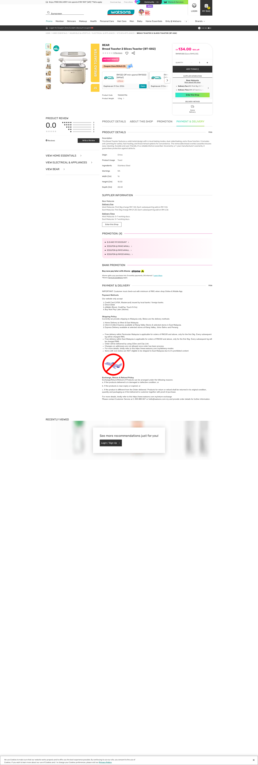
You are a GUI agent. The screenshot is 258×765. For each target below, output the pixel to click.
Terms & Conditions (115, 278)
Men (132, 21)
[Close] (254, 760)
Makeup (83, 21)
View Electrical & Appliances (67, 162)
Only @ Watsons (173, 21)
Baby (139, 21)
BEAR (106, 45)
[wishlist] (127, 53)
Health (93, 21)
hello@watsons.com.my (159, 399)
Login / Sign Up (109, 443)
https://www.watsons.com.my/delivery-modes (154, 348)
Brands (199, 21)
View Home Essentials (61, 155)
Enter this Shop (192, 95)
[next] (186, 21)
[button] (206, 8)
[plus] (207, 62)
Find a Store (128, 2)
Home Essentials (154, 21)
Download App (115, 2)
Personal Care (107, 21)
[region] (129, 760)
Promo (49, 21)
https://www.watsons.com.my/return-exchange (152, 397)
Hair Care (121, 21)
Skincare (71, 21)
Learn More (158, 275)
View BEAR (53, 169)
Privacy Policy (105, 762)
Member (60, 21)
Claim (143, 86)
